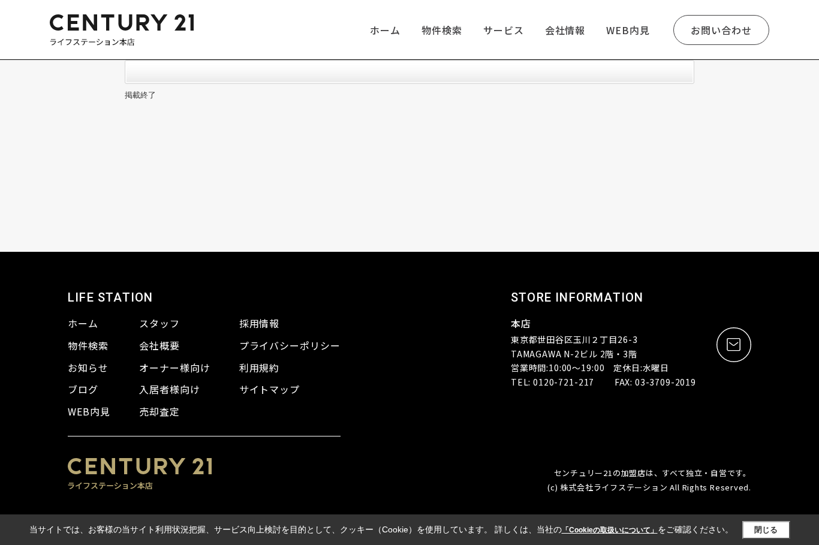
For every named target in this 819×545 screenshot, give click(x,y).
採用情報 (259, 323)
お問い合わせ (721, 30)
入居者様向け (169, 389)
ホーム (385, 30)
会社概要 (159, 345)
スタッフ (159, 323)
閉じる (766, 529)
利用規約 (259, 367)
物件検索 (441, 30)
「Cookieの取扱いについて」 (610, 530)
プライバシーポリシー (290, 345)
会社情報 (565, 30)
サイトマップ (269, 389)
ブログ (83, 389)
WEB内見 (628, 30)
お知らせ (88, 367)
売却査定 (159, 411)
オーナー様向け (174, 367)
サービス (503, 30)
